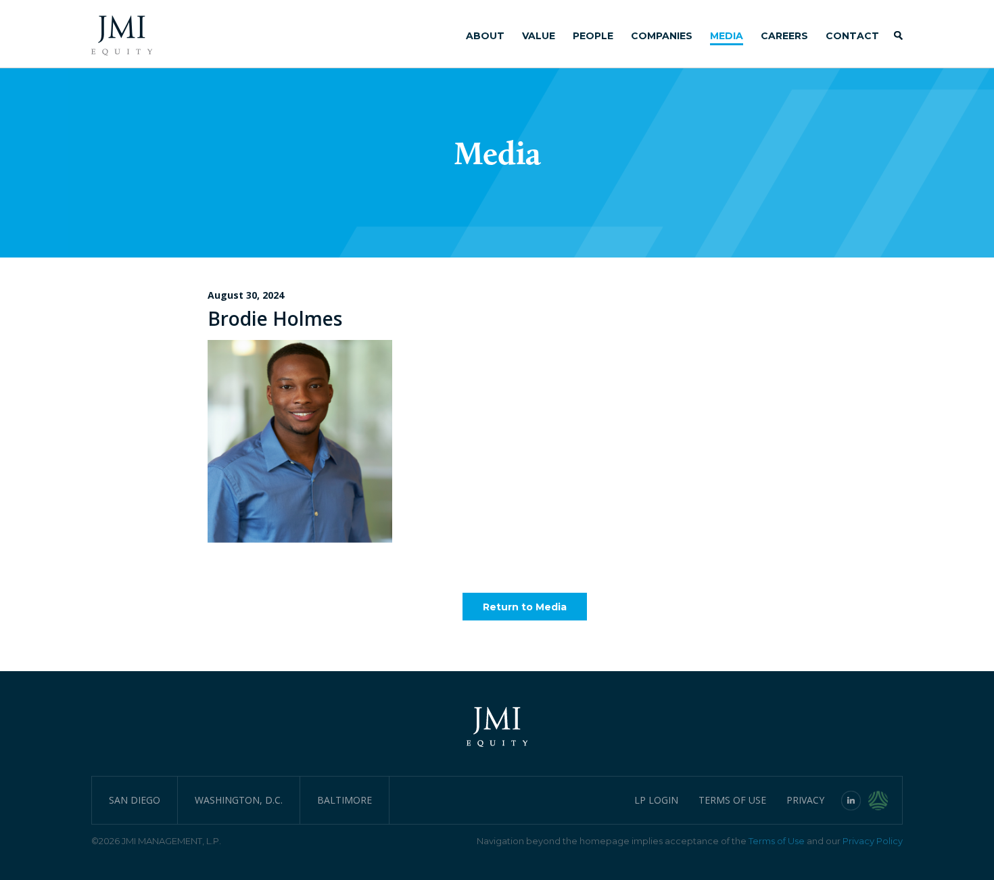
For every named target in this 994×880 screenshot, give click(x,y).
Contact (852, 36)
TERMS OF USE (732, 799)
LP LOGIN (656, 799)
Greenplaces (885, 800)
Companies (661, 36)
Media (726, 36)
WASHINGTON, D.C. (239, 799)
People (593, 36)
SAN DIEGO (134, 799)
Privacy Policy (873, 840)
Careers (784, 36)
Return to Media (525, 607)
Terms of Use (777, 840)
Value (538, 36)
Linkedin (851, 800)
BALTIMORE (344, 799)
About (485, 36)
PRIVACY (805, 799)
